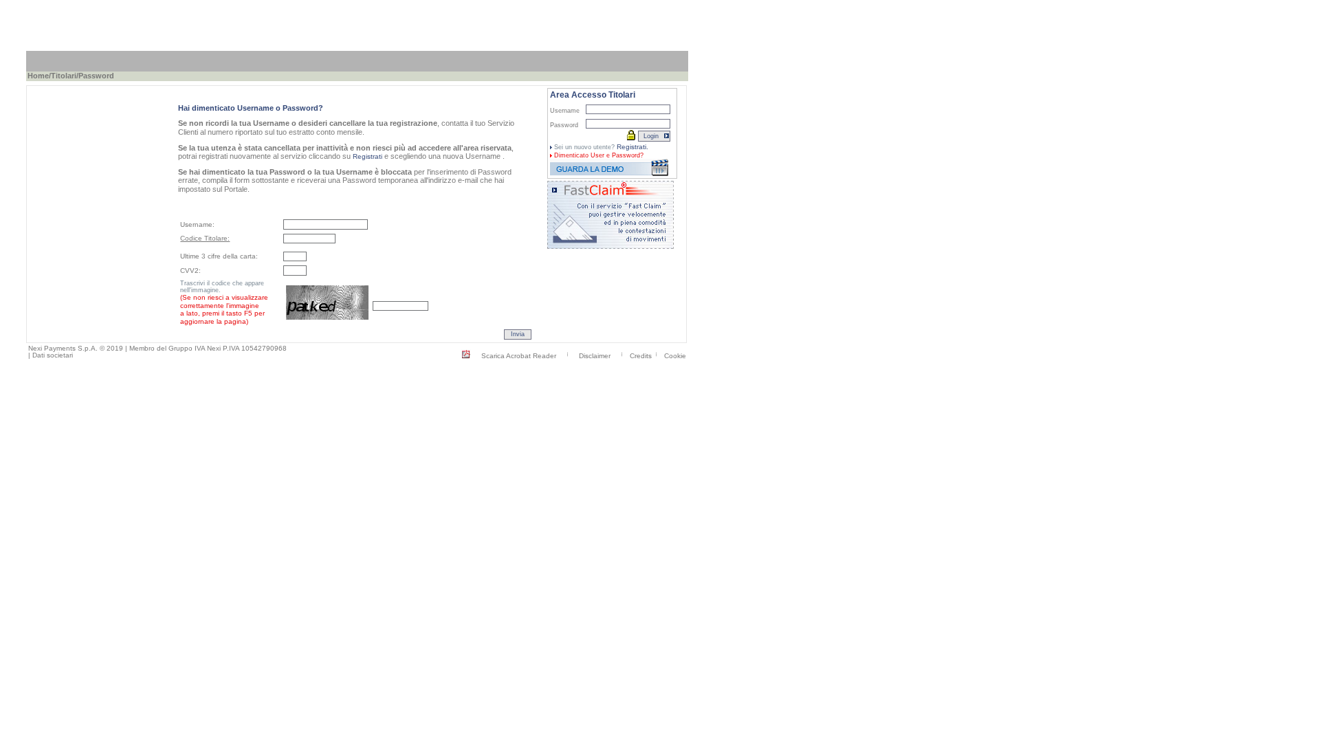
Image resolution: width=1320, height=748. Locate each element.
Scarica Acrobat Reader (518, 355)
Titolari (63, 76)
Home (38, 76)
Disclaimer (594, 355)
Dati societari (52, 355)
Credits (641, 355)
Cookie (675, 355)
